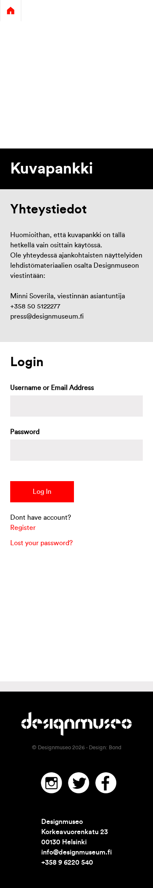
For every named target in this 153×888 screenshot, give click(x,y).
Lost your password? (41, 543)
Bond (115, 747)
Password (25, 432)
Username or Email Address (52, 387)
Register (23, 527)
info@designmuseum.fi (76, 852)
